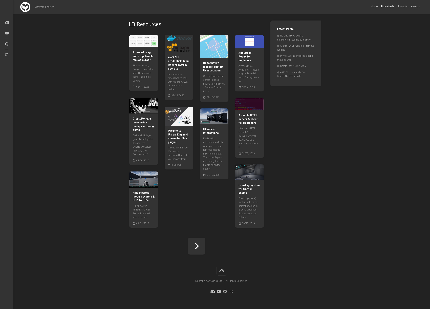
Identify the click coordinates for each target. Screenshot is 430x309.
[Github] (6, 44)
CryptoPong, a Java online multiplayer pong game (143, 124)
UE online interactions (211, 131)
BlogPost (245, 105)
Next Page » (196, 246)
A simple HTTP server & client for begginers (248, 119)
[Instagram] (6, 55)
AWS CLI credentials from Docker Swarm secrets (178, 63)
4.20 (137, 182)
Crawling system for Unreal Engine (249, 189)
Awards (415, 6)
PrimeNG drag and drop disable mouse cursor (143, 56)
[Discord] (6, 22)
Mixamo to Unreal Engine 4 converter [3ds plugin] (178, 136)
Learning (174, 120)
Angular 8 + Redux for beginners (246, 56)
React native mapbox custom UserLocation (213, 66)
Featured (174, 115)
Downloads (387, 6)
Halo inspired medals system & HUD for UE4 (144, 196)
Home (374, 6)
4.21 (145, 182)
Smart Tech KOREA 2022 (293, 66)
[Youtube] (6, 33)
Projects (403, 6)
